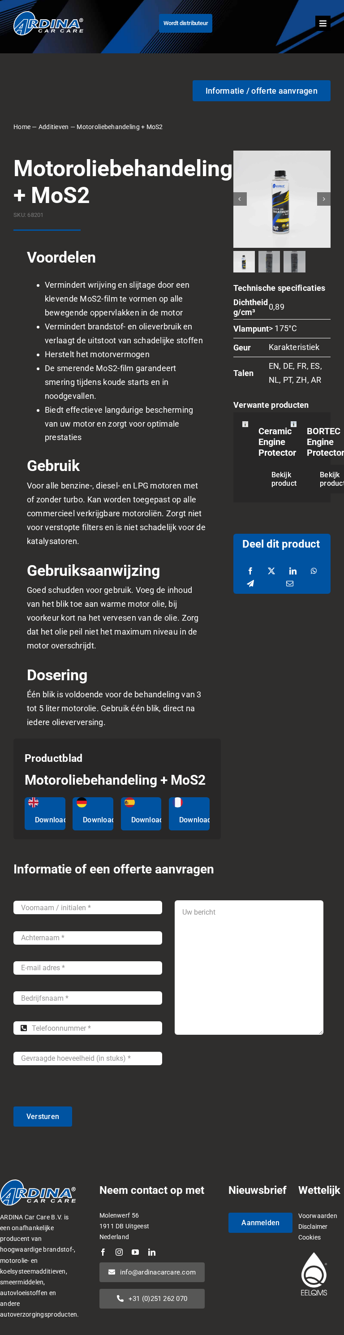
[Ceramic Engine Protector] (245, 427)
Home (21, 126)
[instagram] (119, 1252)
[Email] (290, 584)
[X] (271, 571)
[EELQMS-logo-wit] (314, 1253)
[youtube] (135, 1252)
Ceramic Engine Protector (277, 442)
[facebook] (103, 1252)
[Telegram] (250, 584)
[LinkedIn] (293, 571)
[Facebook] (250, 571)
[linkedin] (151, 1252)
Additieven (54, 126)
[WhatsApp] (314, 571)
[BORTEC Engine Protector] (294, 427)
